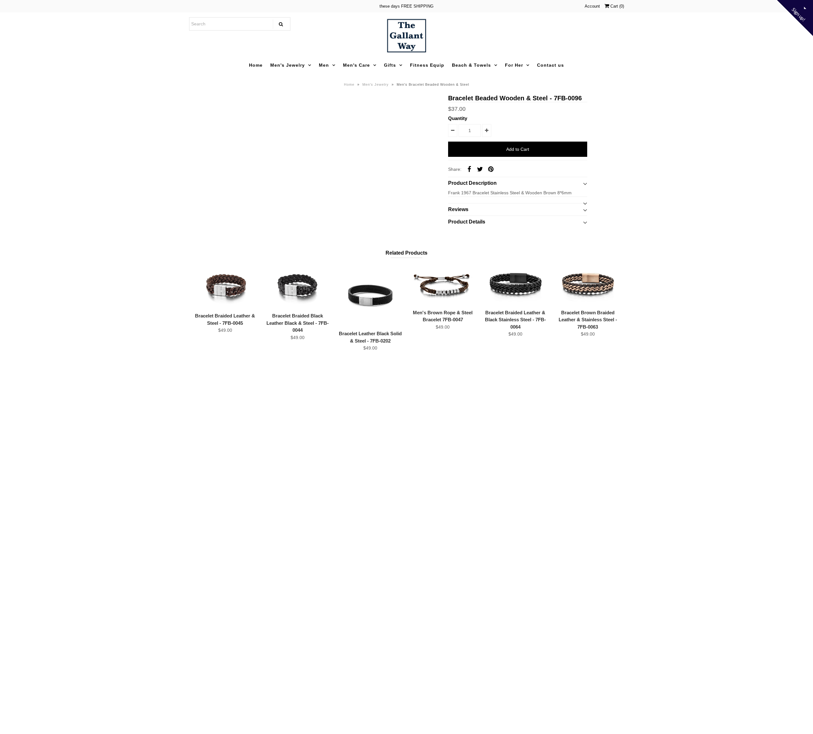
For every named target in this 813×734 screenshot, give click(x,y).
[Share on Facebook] (469, 169)
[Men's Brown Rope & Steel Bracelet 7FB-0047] (442, 285)
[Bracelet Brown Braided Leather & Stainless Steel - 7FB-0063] (588, 285)
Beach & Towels (471, 65)
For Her (514, 65)
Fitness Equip (427, 65)
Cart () (616, 6)
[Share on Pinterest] (490, 169)
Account (592, 6)
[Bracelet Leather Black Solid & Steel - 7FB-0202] (370, 295)
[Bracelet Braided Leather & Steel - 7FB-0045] (225, 287)
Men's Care (356, 65)
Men (324, 65)
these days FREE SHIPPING (406, 6)
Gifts (390, 65)
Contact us (550, 65)
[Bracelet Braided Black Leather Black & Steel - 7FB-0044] (297, 287)
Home (256, 65)
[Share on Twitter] (480, 169)
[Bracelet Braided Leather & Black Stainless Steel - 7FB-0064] (515, 285)
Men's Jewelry (287, 65)
